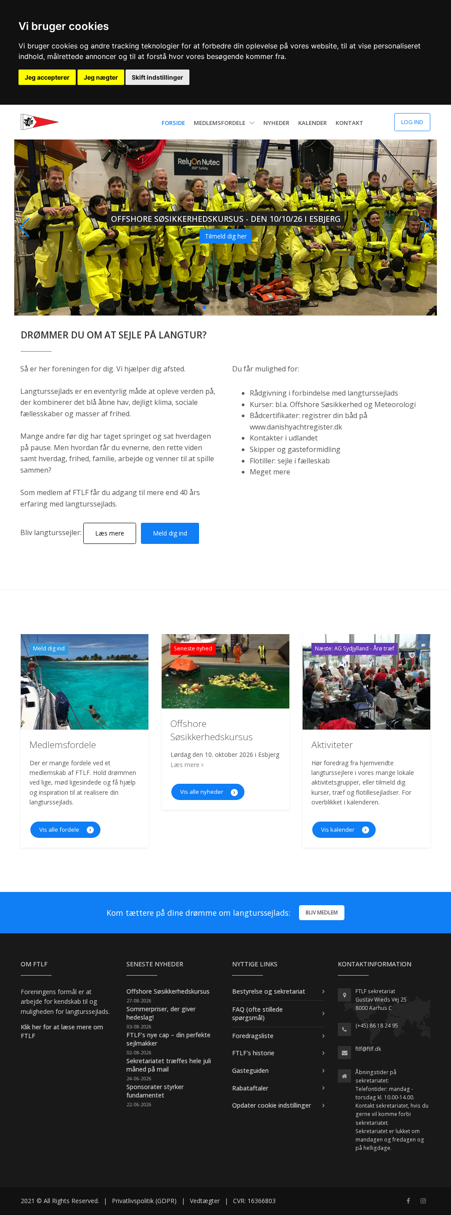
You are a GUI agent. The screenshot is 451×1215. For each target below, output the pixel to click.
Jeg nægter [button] (101, 77)
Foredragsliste (253, 1035)
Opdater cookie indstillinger (271, 1105)
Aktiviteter (332, 744)
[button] (427, 227)
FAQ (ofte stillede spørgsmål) (257, 1013)
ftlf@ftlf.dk (368, 1049)
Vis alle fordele (60, 829)
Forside (173, 123)
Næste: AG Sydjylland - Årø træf (354, 648)
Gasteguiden (250, 1070)
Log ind (412, 122)
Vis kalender (338, 829)
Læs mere (109, 533)
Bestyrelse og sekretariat (268, 991)
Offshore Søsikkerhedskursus (211, 729)
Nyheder (276, 123)
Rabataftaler (250, 1088)
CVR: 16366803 (254, 1201)
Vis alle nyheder (202, 792)
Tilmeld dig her (226, 236)
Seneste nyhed (193, 648)
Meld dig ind (170, 533)
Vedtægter (205, 1201)
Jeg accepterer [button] (47, 77)
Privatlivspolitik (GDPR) (144, 1201)
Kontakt (349, 123)
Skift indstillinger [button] (157, 77)
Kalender (312, 123)
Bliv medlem (322, 912)
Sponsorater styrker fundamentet (155, 1091)
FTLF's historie (253, 1053)
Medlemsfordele (220, 123)
